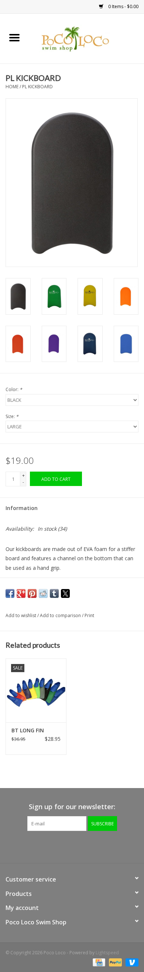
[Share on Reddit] (43, 593)
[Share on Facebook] (10, 593)
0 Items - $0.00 (122, 6)
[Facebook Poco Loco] (52, 846)
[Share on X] (65, 593)
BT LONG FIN (27, 730)
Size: (12, 416)
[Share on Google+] (21, 593)
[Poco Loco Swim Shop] (86, 37)
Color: (14, 389)
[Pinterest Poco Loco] (79, 846)
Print (89, 615)
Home (12, 86)
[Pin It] (32, 593)
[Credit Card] (98, 962)
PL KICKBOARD (37, 86)
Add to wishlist (21, 615)
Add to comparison (61, 615)
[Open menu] (14, 37)
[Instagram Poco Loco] (92, 846)
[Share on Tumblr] (54, 593)
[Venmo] (130, 962)
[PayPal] (114, 962)
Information (22, 507)
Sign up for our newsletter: (72, 807)
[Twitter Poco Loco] (65, 846)
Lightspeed (107, 952)
